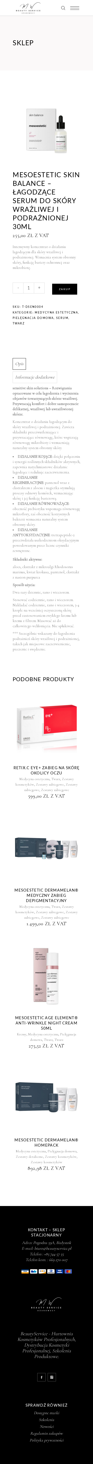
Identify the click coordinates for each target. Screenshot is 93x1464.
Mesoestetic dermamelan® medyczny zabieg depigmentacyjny (46, 895)
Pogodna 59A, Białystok (52, 1242)
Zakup (64, 289)
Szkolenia (46, 1419)
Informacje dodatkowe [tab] (35, 377)
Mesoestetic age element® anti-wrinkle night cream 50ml (46, 1023)
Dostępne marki (46, 1412)
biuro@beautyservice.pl (52, 1248)
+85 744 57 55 (54, 1254)
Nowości (46, 1426)
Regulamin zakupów (46, 1433)
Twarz (19, 323)
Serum (62, 318)
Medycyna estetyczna (56, 312)
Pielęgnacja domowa (33, 318)
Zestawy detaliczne (29, 1156)
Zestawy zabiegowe (50, 784)
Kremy (21, 1034)
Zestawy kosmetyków (61, 1156)
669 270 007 (58, 1259)
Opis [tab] (19, 364)
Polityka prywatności (46, 1440)
